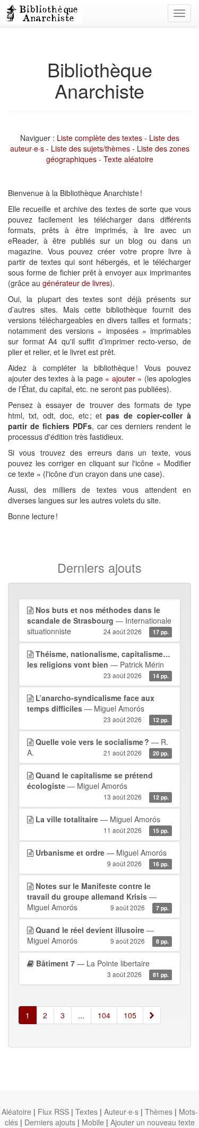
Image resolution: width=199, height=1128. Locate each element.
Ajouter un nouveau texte (152, 1122)
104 (104, 1015)
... (81, 1015)
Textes (86, 1111)
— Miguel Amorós (98, 708)
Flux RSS (53, 1111)
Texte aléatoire (128, 159)
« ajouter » (123, 378)
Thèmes (158, 1111)
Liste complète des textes (99, 137)
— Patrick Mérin (98, 664)
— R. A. (98, 747)
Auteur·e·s (121, 1111)
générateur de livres (76, 283)
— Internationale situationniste (99, 620)
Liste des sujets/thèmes (90, 148)
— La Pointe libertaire (102, 968)
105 (130, 1015)
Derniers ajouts (49, 1122)
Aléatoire (16, 1111)
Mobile (93, 1122)
